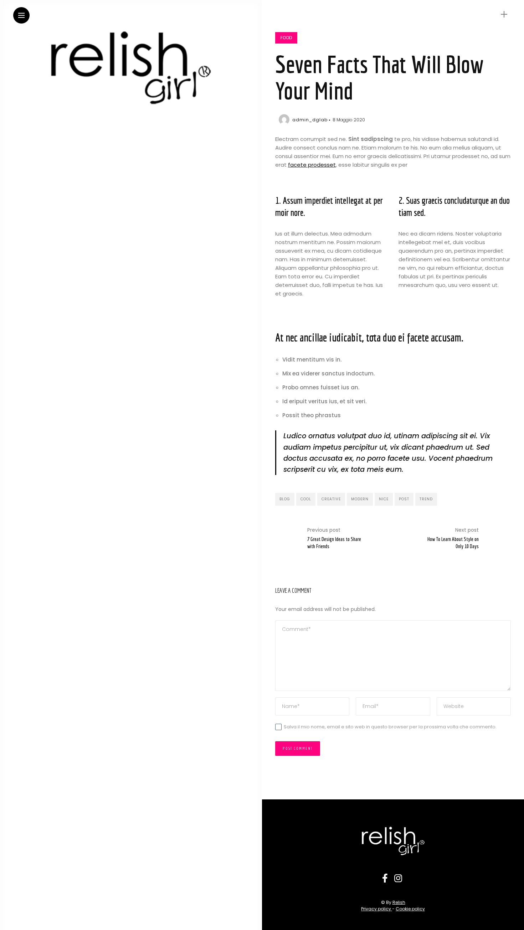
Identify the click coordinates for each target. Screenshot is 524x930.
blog (284, 499)
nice (384, 499)
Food (286, 38)
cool (305, 499)
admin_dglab (310, 120)
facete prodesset (312, 164)
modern (360, 499)
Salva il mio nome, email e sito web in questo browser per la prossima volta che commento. (390, 726)
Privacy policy (376, 909)
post (404, 499)
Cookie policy (410, 909)
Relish (398, 902)
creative (331, 499)
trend (426, 499)
